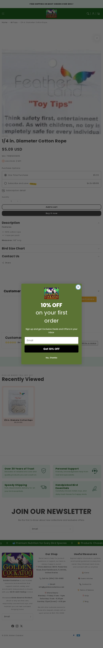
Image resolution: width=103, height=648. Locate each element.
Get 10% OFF (51, 349)
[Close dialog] (78, 287)
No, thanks (51, 357)
